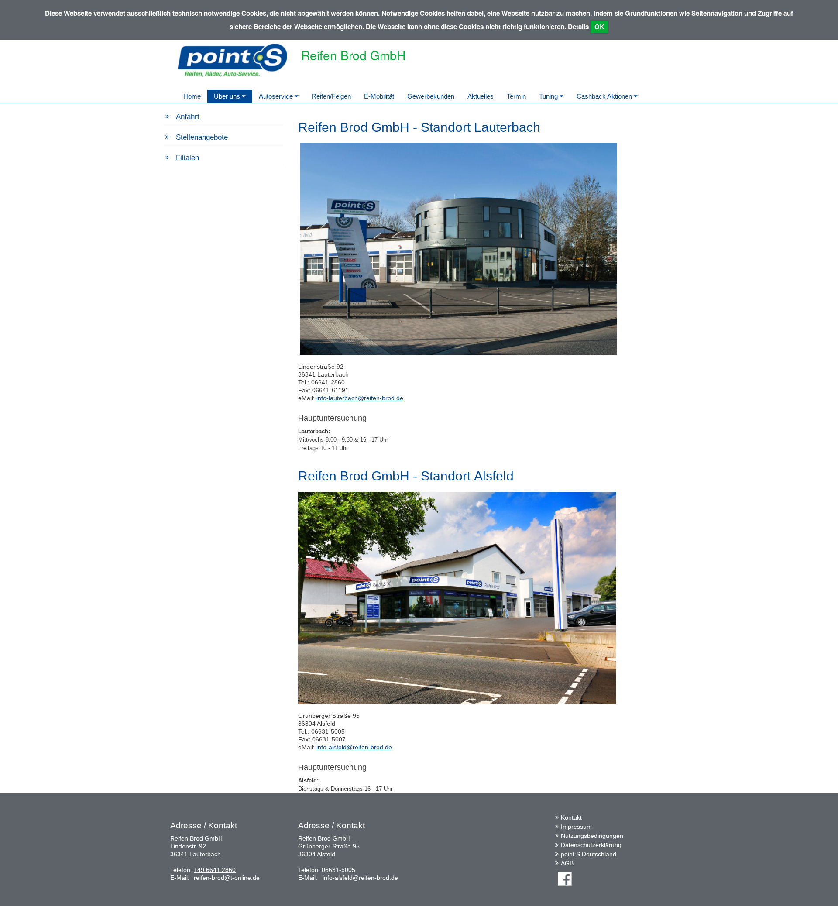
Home (192, 96)
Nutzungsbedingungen (592, 835)
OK (599, 27)
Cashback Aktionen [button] (605, 96)
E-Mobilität (379, 96)
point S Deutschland (588, 854)
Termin (516, 96)
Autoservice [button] (277, 96)
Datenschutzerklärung (591, 844)
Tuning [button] (549, 96)
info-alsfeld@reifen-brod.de (354, 747)
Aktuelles (480, 96)
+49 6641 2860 (215, 869)
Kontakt (571, 817)
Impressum (576, 826)
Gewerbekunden (430, 96)
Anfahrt (187, 117)
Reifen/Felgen (331, 96)
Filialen (187, 158)
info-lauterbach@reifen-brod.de (359, 398)
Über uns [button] (228, 96)
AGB (567, 863)
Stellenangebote (202, 137)
